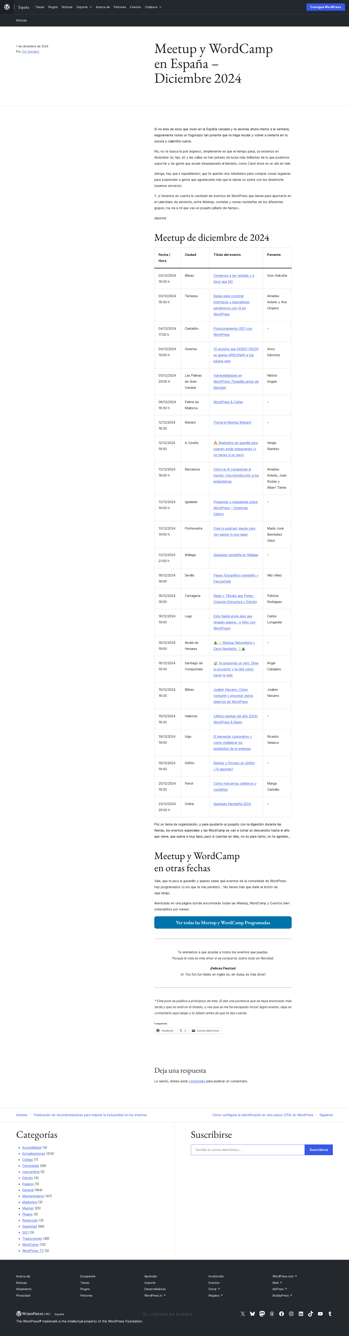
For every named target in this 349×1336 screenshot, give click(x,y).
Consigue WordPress (325, 7)
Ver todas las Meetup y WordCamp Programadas (223, 922)
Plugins (27, 1214)
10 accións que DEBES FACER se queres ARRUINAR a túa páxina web (236, 355)
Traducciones (32, 1238)
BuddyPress (282, 1295)
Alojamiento (24, 1289)
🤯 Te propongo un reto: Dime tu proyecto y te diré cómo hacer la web (236, 669)
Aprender (150, 1276)
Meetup (28, 1208)
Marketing (29, 1202)
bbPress (280, 1289)
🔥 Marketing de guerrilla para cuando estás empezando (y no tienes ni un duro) (235, 449)
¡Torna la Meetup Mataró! (232, 422)
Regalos (216, 1295)
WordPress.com (285, 1276)
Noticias (21, 20)
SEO (25, 1232)
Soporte (150, 1282)
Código (27, 1160)
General (28, 1190)
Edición (27, 1178)
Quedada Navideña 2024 (232, 804)
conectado (197, 1081)
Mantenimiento (33, 1196)
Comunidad (30, 1166)
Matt (277, 1282)
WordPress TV (33, 1251)
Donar (214, 1289)
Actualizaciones (33, 1154)
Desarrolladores (155, 1289)
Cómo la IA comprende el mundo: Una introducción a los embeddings (236, 475)
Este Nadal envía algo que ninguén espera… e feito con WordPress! (234, 622)
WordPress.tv (155, 1295)
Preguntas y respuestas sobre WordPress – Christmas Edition (235, 508)
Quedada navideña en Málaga (235, 555)
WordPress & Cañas (228, 402)
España (59, 1314)
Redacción (30, 1220)
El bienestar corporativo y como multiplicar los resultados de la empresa (232, 742)
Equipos (28, 1184)
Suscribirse (319, 1150)
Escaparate (88, 1276)
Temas (84, 1282)
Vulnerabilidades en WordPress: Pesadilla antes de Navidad (236, 381)
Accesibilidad (32, 1147)
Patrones (86, 1295)
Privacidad (23, 1295)
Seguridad (29, 1226)
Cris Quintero (30, 51)
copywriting (30, 1172)
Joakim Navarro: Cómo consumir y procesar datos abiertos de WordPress (233, 696)
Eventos (214, 1282)
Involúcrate (216, 1276)
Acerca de (23, 1276)
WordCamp (30, 1245)
